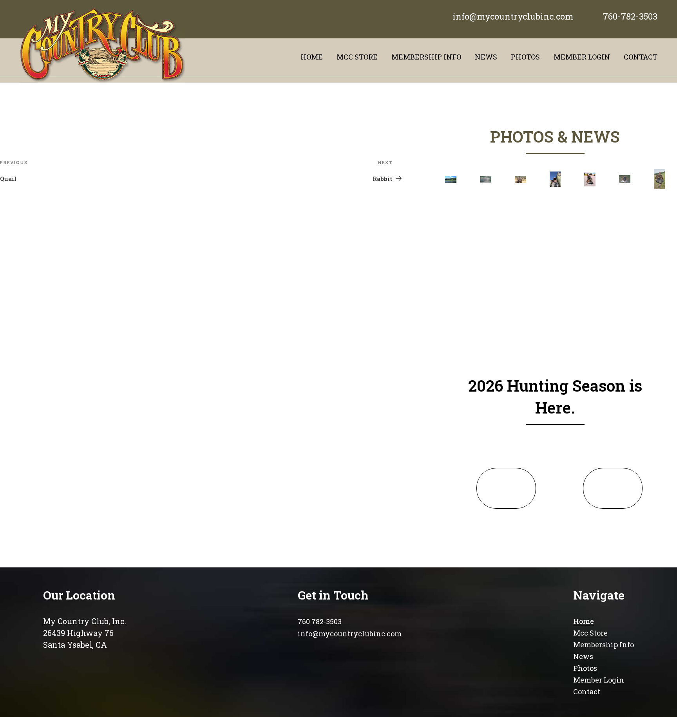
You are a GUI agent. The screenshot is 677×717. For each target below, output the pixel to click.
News (486, 56)
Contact (586, 691)
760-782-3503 (630, 16)
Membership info (426, 56)
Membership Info (603, 644)
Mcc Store (590, 633)
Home (311, 56)
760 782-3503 (320, 621)
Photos (525, 56)
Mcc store (357, 56)
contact (640, 56)
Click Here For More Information (506, 488)
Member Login (582, 56)
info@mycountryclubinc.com (513, 16)
